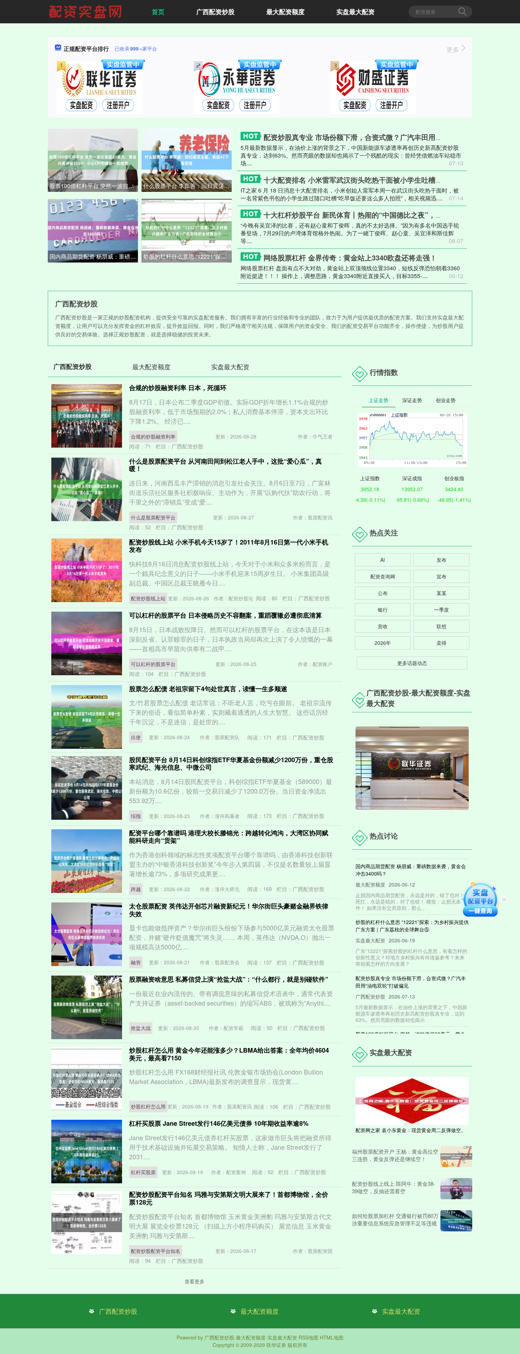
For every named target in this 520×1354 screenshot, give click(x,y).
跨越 (136, 889)
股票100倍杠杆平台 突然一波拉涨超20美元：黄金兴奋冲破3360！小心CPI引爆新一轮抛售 (94, 186)
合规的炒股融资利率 (153, 436)
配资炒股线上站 (148, 598)
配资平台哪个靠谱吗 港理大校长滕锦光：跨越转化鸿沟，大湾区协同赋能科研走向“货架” (228, 836)
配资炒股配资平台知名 (155, 1250)
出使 (136, 737)
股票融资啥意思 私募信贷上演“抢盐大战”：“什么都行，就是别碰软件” (228, 979)
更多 (453, 49)
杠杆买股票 (143, 1172)
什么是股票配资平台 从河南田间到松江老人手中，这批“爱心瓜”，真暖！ (225, 465)
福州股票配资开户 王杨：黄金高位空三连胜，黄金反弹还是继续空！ (395, 1155)
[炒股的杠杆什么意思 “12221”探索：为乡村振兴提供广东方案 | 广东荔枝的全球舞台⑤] (186, 230)
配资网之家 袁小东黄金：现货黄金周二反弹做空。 (411, 1130)
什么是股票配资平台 (153, 517)
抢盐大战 (141, 1027)
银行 (383, 609)
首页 (158, 11)
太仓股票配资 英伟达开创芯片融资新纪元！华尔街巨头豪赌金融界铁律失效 (228, 909)
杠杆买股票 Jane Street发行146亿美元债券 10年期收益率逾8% (218, 1123)
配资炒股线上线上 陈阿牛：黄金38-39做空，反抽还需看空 (393, 1187)
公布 (383, 592)
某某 (441, 592)
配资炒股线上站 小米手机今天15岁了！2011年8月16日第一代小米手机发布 (228, 545)
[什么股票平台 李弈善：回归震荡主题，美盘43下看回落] (186, 159)
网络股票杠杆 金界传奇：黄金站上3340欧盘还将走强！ (350, 257)
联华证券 (276, 1344)
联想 (441, 626)
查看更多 (194, 1281)
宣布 (441, 576)
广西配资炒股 (215, 11)
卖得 (441, 642)
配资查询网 (382, 576)
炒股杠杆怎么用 (148, 1106)
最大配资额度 (285, 11)
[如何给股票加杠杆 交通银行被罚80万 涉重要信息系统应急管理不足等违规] (456, 1220)
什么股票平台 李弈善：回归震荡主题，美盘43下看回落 (187, 186)
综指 (136, 815)
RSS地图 (308, 1337)
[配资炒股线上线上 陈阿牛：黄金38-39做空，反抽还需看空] (456, 1188)
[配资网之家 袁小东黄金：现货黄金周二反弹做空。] (412, 1100)
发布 (441, 559)
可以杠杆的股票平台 (153, 663)
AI (382, 559)
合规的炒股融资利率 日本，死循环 (177, 387)
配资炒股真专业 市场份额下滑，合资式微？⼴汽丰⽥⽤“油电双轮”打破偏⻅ (381, 137)
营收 (383, 626)
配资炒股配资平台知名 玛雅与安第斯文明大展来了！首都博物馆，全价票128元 (228, 1198)
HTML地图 (331, 1337)
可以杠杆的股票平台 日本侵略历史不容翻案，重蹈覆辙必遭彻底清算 (225, 615)
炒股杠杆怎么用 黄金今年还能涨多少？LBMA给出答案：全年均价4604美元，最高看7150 (229, 1054)
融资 (136, 962)
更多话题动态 (412, 662)
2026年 (383, 642)
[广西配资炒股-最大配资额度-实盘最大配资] (86, 10)
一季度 (441, 609)
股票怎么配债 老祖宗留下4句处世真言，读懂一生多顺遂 (208, 688)
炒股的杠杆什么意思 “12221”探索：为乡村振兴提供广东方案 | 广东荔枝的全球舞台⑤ (187, 256)
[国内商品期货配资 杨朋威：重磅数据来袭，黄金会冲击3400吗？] (93, 230)
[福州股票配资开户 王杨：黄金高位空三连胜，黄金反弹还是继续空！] (456, 1156)
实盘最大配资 (355, 11)
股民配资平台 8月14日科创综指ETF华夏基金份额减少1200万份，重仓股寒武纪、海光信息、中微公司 (231, 763)
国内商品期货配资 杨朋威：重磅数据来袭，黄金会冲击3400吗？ (94, 256)
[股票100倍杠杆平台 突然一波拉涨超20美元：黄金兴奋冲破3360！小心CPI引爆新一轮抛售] (93, 159)
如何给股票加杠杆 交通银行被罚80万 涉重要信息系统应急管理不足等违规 (395, 1219)
